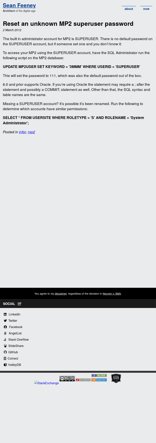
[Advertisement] (78, 261)
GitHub (12, 352)
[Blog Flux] (99, 380)
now (146, 8)
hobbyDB (14, 364)
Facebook (14, 327)
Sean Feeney (19, 5)
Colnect (12, 358)
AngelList (13, 333)
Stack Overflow (17, 339)
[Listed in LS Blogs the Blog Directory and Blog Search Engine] (99, 375)
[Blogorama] (83, 380)
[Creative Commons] (67, 379)
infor (22, 131)
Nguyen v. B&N (112, 293)
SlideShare (15, 346)
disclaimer (61, 293)
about (129, 8)
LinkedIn (13, 314)
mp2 (31, 131)
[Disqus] (78, 185)
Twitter (12, 320)
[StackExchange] (46, 383)
